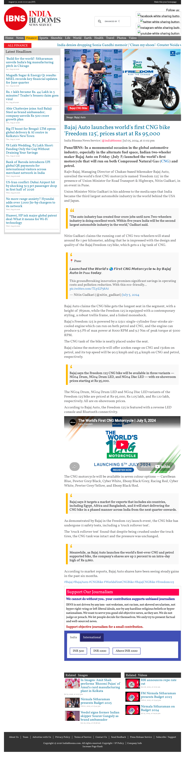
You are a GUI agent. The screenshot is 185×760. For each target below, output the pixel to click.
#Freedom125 (165, 582)
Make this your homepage (165, 2)
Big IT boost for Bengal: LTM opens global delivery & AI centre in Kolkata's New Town (31, 132)
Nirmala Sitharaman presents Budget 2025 (96, 701)
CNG (165, 161)
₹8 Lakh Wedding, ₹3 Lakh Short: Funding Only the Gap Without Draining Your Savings (29, 149)
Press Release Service (141, 737)
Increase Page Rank (93, 746)
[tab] (73, 637)
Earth (88, 38)
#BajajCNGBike (144, 582)
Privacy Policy (62, 737)
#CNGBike (96, 582)
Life (67, 38)
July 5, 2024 (130, 295)
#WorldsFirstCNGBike (119, 582)
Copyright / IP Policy (113, 743)
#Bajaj (68, 582)
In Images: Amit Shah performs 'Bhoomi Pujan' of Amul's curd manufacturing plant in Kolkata (100, 685)
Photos (121, 38)
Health (98, 38)
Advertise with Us (42, 737)
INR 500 (78, 651)
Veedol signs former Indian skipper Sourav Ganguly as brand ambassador (100, 716)
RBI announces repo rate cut (159, 682)
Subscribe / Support (166, 737)
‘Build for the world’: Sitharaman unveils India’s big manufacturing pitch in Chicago (29, 62)
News (19, 38)
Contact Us (101, 737)
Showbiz (56, 38)
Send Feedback (118, 737)
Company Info (134, 743)
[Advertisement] (32, 375)
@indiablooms (111, 141)
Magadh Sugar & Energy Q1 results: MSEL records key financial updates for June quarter (31, 79)
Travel (110, 38)
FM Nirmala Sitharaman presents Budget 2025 (158, 695)
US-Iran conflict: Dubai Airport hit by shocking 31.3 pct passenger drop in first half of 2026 (31, 186)
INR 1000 (99, 651)
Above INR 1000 (126, 651)
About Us (14, 737)
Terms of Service (82, 737)
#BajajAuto (80, 582)
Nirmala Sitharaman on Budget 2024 (158, 708)
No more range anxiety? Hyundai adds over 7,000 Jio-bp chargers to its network (30, 203)
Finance (31, 38)
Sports (43, 38)
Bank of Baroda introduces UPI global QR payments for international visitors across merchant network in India (28, 167)
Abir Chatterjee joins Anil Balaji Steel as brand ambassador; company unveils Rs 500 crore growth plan (29, 114)
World (77, 38)
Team (25, 737)
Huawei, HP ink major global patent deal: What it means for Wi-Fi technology (31, 219)
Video (133, 38)
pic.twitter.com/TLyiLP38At (89, 289)
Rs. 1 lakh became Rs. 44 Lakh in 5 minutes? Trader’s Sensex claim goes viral (32, 96)
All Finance (18, 46)
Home (9, 38)
